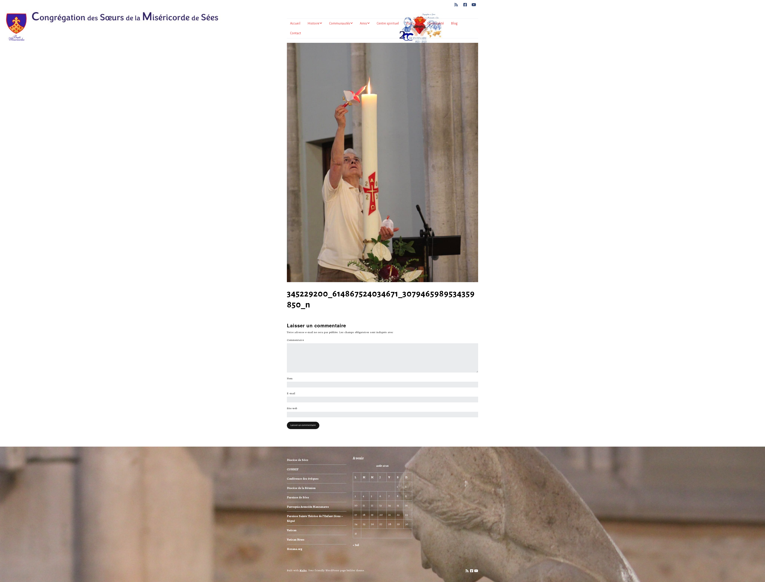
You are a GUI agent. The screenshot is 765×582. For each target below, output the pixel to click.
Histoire (313, 23)
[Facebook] (465, 5)
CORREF (292, 469)
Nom (291, 378)
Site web (292, 408)
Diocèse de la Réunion (301, 488)
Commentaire (296, 340)
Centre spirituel (388, 23)
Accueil (295, 23)
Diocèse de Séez (297, 460)
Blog (454, 23)
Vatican (291, 530)
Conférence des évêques (303, 479)
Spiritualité (435, 23)
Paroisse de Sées (298, 497)
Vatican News (295, 540)
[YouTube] (474, 5)
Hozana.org (294, 549)
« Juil (356, 545)
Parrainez (413, 23)
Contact (295, 33)
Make (303, 570)
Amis (363, 23)
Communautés (339, 23)
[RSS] (457, 5)
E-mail (292, 393)
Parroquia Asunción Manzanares (308, 507)
